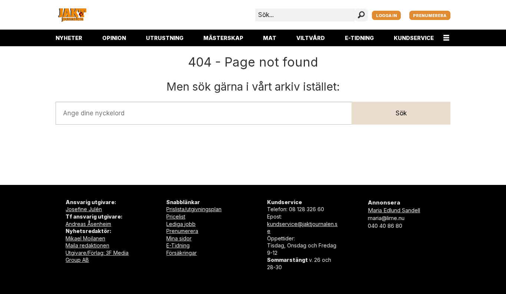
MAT (269, 38)
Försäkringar (181, 253)
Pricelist (175, 216)
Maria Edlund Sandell (394, 210)
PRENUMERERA (429, 15)
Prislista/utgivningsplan (194, 209)
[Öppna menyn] (446, 38)
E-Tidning (178, 245)
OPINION (114, 38)
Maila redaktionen (87, 245)
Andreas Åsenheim (88, 224)
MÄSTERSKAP (223, 38)
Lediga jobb (181, 224)
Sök (401, 113)
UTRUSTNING (164, 38)
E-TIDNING (359, 38)
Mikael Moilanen (85, 238)
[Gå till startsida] (72, 15)
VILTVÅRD (310, 38)
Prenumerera (182, 231)
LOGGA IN (386, 15)
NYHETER (69, 38)
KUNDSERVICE (414, 38)
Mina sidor (179, 238)
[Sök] (361, 15)
